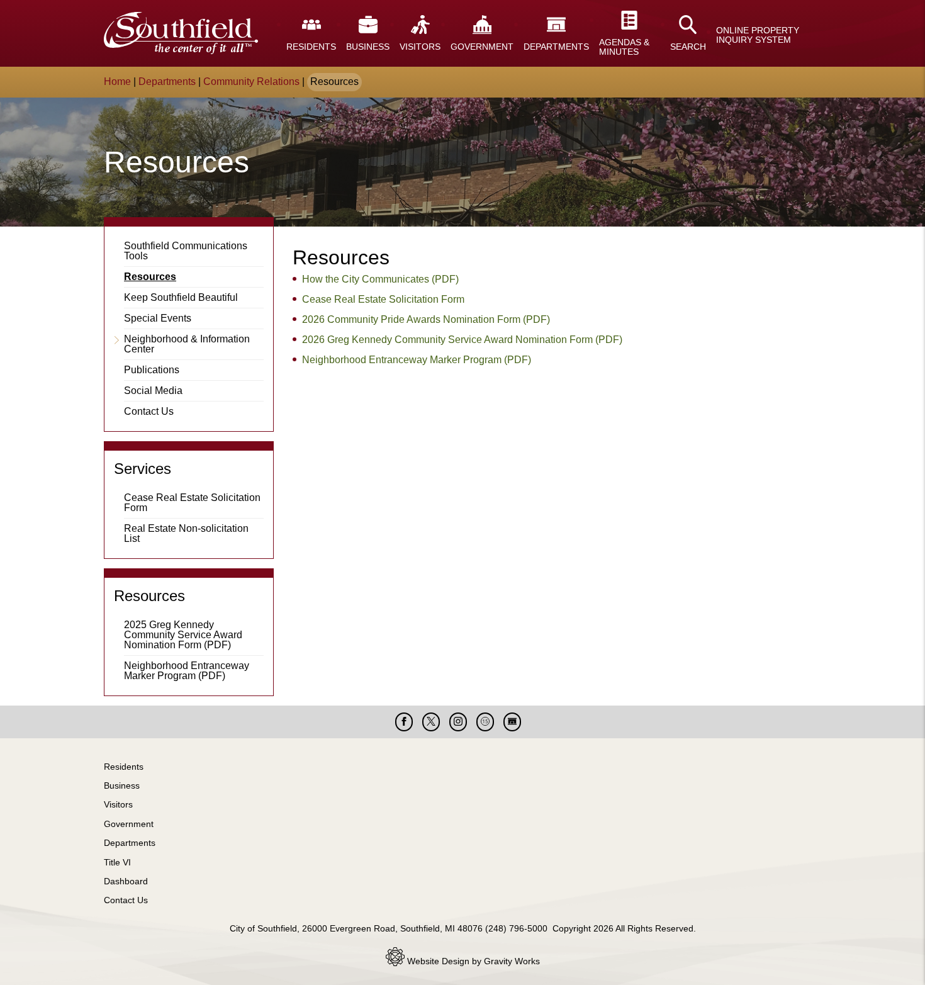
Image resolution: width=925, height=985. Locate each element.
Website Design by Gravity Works (472, 961)
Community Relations (251, 81)
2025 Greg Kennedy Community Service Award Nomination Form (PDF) (183, 634)
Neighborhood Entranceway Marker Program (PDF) (186, 670)
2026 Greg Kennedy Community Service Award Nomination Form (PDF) (462, 339)
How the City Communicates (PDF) (380, 279)
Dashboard (126, 881)
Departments (167, 81)
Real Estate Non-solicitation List (186, 533)
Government (129, 824)
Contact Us (149, 411)
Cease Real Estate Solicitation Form (192, 502)
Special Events (157, 318)
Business (122, 785)
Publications (151, 369)
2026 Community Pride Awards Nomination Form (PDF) (426, 319)
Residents (123, 767)
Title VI (117, 862)
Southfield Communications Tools (185, 250)
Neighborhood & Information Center (187, 344)
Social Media (153, 390)
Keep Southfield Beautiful (181, 297)
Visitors (118, 804)
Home (117, 81)
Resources (150, 276)
